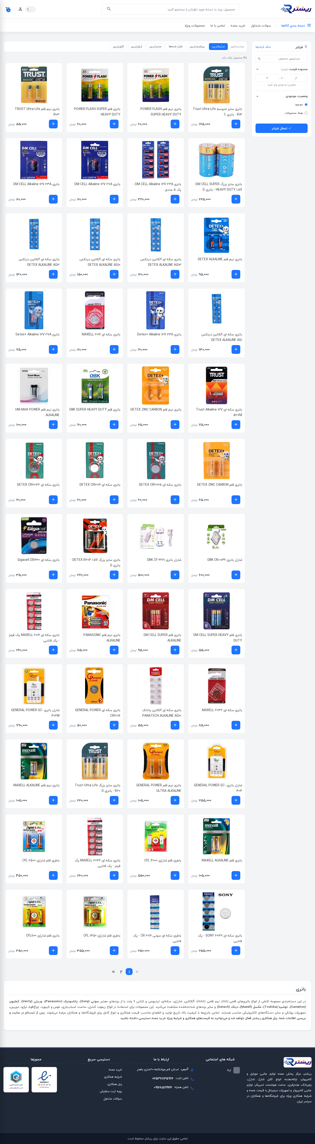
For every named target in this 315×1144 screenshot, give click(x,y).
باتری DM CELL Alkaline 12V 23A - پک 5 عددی (157, 186)
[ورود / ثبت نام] (20, 9)
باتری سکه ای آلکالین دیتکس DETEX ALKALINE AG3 (38, 262)
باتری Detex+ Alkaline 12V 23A (159, 334)
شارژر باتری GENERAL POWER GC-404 (218, 788)
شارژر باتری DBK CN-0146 (225, 560)
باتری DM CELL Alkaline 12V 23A (36, 184)
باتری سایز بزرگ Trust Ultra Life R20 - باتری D (97, 788)
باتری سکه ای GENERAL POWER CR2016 (97, 712)
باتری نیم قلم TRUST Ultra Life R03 (37, 111)
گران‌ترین (118, 46)
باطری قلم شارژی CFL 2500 (40, 860)
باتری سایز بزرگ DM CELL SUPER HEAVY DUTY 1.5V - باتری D (219, 186)
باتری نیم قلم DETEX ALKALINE (220, 259)
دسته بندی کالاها (293, 25)
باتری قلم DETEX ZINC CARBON (219, 485)
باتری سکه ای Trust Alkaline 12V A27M (219, 412)
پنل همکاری (114, 1084)
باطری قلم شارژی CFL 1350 (101, 935)
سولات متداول (261, 25)
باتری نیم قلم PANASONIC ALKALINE (101, 637)
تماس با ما (217, 25)
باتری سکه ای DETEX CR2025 (160, 485)
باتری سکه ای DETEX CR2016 (100, 485)
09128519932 (163, 1087)
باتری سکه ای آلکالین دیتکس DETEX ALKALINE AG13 (160, 262)
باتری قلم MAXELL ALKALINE (222, 860)
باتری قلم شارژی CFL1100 (42, 935)
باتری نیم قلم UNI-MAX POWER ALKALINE (37, 412)
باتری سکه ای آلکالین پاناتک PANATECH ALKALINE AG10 (161, 712)
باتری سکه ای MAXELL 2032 (222, 710)
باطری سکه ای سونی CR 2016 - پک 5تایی (157, 938)
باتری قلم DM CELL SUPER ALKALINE (162, 637)
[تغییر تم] (30, 9)
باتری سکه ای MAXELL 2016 (101, 334)
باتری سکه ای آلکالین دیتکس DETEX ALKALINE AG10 (99, 262)
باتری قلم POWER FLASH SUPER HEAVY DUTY (97, 111)
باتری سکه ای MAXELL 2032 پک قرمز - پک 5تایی (97, 863)
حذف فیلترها (263, 47)
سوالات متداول (113, 1098)
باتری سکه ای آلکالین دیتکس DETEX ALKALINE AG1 (221, 337)
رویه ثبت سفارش (111, 1091)
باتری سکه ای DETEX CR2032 (38, 485)
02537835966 (162, 1078)
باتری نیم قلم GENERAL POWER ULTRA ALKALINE (158, 788)
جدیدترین (155, 46)
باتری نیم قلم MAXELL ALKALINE (36, 785)
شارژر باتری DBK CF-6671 (164, 560)
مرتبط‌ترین (218, 46)
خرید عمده (238, 25)
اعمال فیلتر (280, 128)
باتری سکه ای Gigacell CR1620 (38, 560)
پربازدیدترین (197, 46)
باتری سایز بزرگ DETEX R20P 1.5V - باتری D (95, 562)
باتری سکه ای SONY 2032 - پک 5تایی (220, 938)
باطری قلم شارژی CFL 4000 (162, 860)
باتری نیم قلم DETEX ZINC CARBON (156, 409)
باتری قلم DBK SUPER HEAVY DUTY (94, 409)
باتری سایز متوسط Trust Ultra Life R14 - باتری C (217, 111)
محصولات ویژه (195, 25)
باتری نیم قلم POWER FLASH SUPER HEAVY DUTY (160, 111)
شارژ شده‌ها (175, 46)
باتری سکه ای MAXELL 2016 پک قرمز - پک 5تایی (34, 637)
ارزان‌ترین (136, 46)
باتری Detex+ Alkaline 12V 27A (37, 334)
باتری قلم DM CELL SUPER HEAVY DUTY (217, 637)
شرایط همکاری (113, 1076)
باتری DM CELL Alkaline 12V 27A (97, 184)
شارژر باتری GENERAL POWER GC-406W (35, 712)
